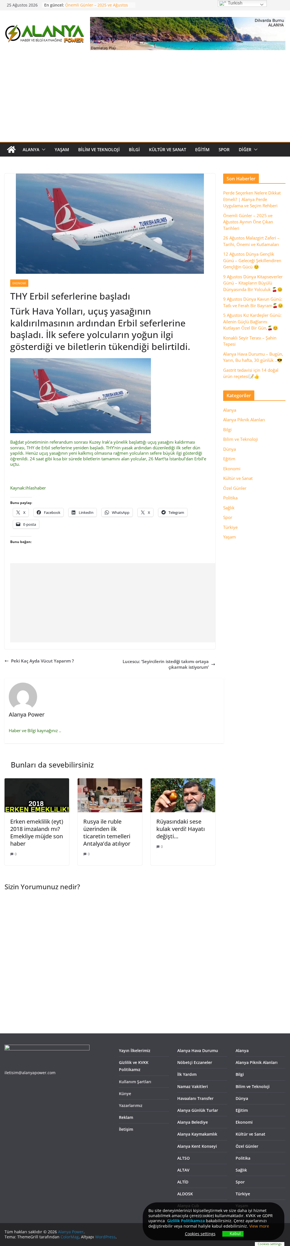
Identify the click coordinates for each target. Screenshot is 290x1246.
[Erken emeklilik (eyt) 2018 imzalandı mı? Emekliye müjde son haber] (37, 781)
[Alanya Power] (11, 149)
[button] (42, 149)
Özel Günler (234, 488)
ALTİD (182, 1182)
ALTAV (183, 1170)
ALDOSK (185, 1193)
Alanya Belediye (192, 1122)
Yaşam (62, 149)
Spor (224, 149)
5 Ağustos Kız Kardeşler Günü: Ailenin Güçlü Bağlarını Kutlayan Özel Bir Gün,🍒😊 (252, 321)
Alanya (31, 149)
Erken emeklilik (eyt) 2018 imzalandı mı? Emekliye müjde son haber (36, 832)
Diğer (245, 149)
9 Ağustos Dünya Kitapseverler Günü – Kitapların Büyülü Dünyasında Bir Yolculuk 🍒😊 (253, 283)
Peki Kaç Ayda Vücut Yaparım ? (42, 661)
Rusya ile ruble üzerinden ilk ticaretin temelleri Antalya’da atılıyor (106, 832)
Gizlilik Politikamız (184, 1220)
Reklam (126, 1117)
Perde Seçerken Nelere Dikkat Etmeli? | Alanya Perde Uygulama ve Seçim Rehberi (252, 199)
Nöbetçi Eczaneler (194, 1062)
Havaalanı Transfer (195, 1098)
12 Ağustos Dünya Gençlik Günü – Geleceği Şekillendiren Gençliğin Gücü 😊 (252, 260)
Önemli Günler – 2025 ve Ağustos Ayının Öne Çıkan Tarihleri (96, 7)
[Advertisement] (145, 99)
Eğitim (202, 149)
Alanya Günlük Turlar (197, 1110)
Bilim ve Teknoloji (99, 149)
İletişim (126, 1129)
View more (259, 1226)
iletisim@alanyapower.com (30, 1072)
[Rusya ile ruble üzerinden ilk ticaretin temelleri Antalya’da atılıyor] (110, 781)
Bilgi (134, 149)
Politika (230, 498)
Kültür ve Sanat (167, 149)
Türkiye (230, 527)
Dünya (229, 449)
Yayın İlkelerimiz (134, 1050)
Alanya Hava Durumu (197, 1050)
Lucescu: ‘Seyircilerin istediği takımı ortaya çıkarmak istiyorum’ (166, 664)
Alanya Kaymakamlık (197, 1134)
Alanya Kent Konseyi (197, 1146)
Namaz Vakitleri (192, 1086)
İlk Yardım (187, 1074)
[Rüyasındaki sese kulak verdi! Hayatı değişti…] (183, 781)
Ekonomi (19, 283)
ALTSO (183, 1158)
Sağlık (228, 507)
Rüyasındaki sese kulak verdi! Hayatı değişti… (180, 829)
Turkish (234, 3)
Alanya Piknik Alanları (244, 419)
